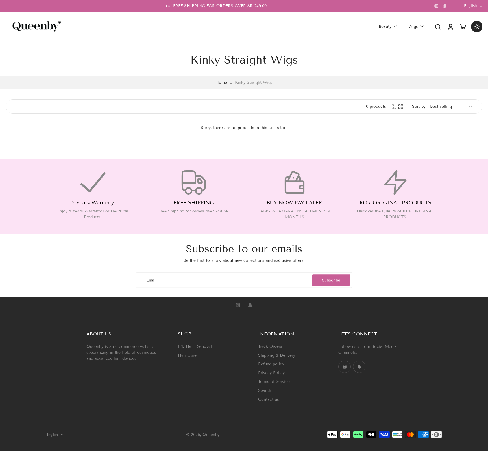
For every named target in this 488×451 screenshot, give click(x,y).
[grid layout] (400, 106)
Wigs (413, 26)
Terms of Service (274, 381)
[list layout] (394, 106)
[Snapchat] (445, 6)
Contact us (268, 399)
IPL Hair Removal (195, 346)
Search (264, 390)
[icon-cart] (462, 26)
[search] (438, 26)
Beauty (385, 26)
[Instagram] (436, 6)
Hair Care (187, 355)
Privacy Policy (271, 372)
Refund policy (271, 363)
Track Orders (270, 346)
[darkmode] (476, 26)
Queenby (210, 434)
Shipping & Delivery (276, 355)
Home (221, 82)
